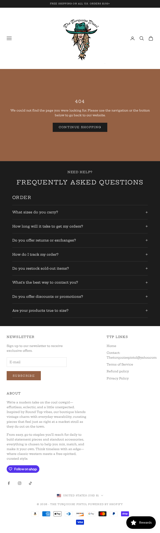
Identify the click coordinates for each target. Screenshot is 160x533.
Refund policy (118, 371)
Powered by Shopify (105, 504)
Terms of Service (120, 364)
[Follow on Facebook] (9, 483)
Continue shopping (80, 127)
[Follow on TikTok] (30, 483)
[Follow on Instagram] (20, 483)
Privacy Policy (118, 378)
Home (111, 346)
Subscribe (24, 375)
